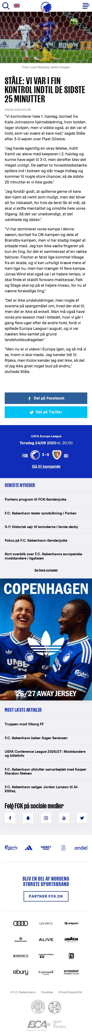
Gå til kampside (46, 466)
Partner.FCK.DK (46, 896)
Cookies (47, 992)
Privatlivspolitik (70, 992)
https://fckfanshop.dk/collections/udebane (44, 580)
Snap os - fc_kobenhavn (28, 818)
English (17, 5)
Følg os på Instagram (46, 818)
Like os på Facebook (10, 818)
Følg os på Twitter (82, 818)
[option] (46, 37)
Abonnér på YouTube (64, 818)
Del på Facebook (49, 398)
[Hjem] (46, 7)
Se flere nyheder (46, 570)
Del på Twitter (49, 412)
